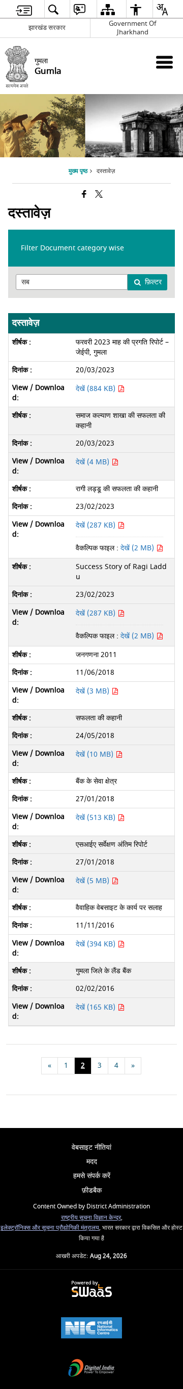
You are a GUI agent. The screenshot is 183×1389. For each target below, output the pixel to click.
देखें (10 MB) (95, 754)
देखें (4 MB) (93, 462)
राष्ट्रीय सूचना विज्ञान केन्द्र (91, 1217)
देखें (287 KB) (96, 525)
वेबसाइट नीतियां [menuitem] (91, 1147)
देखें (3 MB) (93, 691)
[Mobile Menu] (164, 62)
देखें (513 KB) (96, 817)
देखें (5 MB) (93, 881)
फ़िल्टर (153, 282)
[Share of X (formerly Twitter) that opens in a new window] (99, 195)
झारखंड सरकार (47, 27)
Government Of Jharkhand (132, 28)
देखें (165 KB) (96, 1007)
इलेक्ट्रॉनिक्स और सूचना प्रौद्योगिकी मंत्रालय (50, 1228)
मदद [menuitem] (91, 1161)
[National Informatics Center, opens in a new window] (91, 1329)
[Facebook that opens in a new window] (84, 195)
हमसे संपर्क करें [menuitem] (91, 1175)
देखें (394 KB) (96, 944)
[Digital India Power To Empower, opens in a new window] (91, 1369)
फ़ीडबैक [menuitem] (92, 1190)
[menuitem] (24, 9)
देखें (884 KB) (96, 388)
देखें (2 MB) (138, 548)
